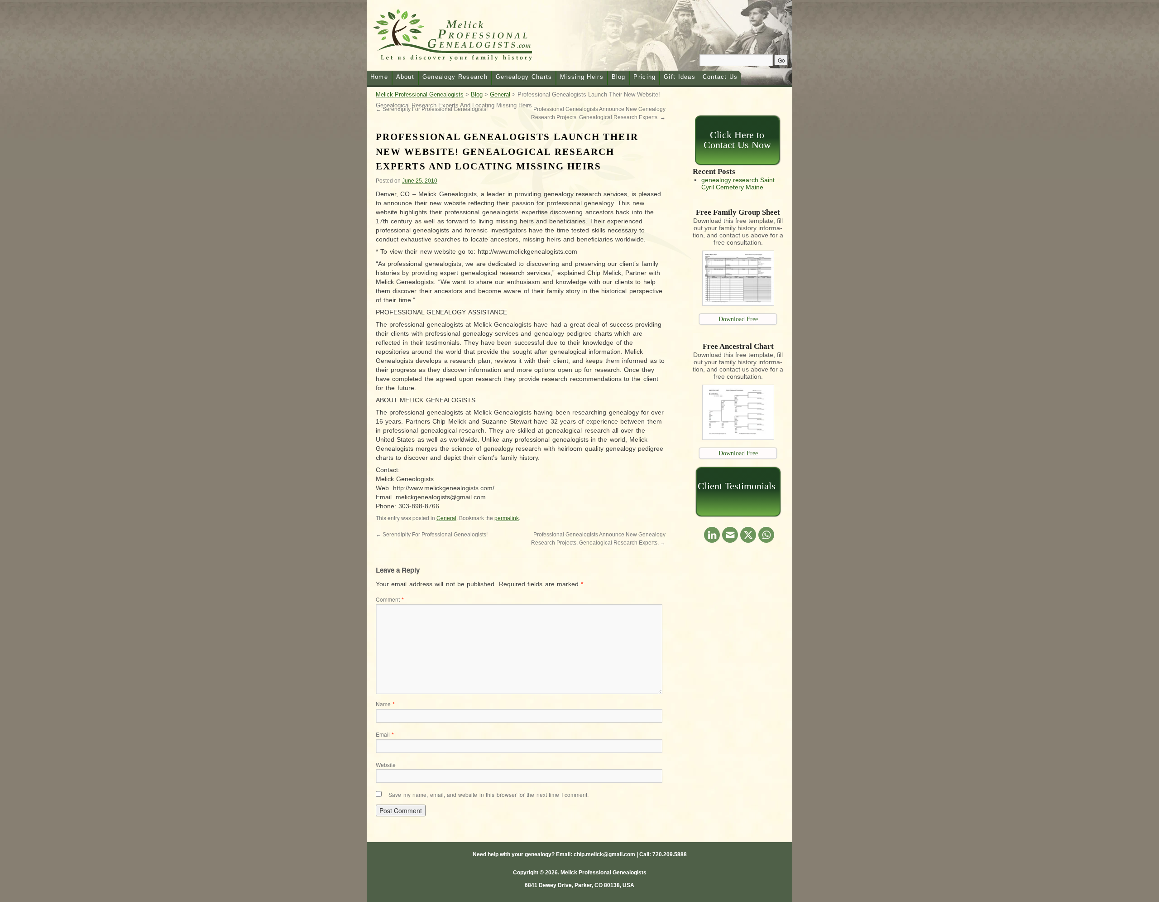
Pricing (644, 76)
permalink (506, 518)
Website (386, 764)
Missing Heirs (581, 76)
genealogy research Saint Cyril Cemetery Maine (738, 183)
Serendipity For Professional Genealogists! (432, 534)
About (405, 76)
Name (385, 704)
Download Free (738, 319)
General (446, 518)
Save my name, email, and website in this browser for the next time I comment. (488, 794)
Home (379, 76)
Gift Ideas (679, 76)
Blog (619, 76)
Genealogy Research (455, 76)
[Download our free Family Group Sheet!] (738, 303)
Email (385, 734)
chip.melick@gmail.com (604, 854)
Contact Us (720, 76)
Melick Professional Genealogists (464, 37)
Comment (390, 599)
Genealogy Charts (524, 76)
